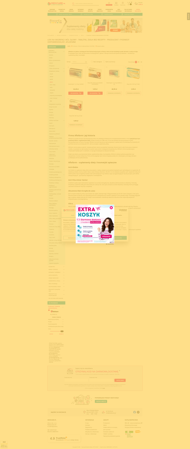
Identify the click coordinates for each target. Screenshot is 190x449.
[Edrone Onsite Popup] (95, 224)
